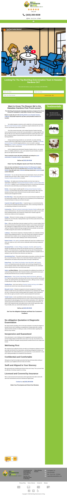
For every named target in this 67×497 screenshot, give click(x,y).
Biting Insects (8, 276)
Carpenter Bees (18, 203)
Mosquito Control (9, 289)
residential (22, 170)
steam (10, 144)
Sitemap (46, 482)
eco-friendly (40, 141)
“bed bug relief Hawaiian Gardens (25, 182)
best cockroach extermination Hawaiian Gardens (26, 209)
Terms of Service (31, 482)
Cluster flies (38, 246)
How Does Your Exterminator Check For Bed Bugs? (27, 477)
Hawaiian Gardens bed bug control (31, 284)
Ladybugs (7, 232)
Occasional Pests (9, 246)
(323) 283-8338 (27, 160)
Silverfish (31, 246)
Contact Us (39, 482)
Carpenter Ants (8, 203)
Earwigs (7, 217)
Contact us (19, 381)
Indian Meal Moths (29, 262)
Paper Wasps (23, 276)
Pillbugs (21, 246)
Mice (14, 240)
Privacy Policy (22, 482)
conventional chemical (21, 144)
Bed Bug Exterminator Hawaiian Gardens (20, 111)
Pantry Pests (8, 262)
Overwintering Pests (10, 256)
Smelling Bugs (8, 284)
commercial (39, 170)
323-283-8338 (44, 86)
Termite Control (8, 297)
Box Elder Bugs (9, 196)
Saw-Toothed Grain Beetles (18, 262)
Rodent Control (8, 240)
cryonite (14, 144)
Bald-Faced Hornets (31, 276)
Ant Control (7, 174)
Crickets (16, 246)
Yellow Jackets (16, 276)
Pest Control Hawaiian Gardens (14, 125)
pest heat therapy (9, 143)
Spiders (7, 270)
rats (19, 240)
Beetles (6, 189)
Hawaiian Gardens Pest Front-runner (24, 108)
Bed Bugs (7, 181)
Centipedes (25, 246)
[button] (33, 21)
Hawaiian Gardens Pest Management (28, 167)
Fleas (6, 223)
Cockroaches (8, 209)
